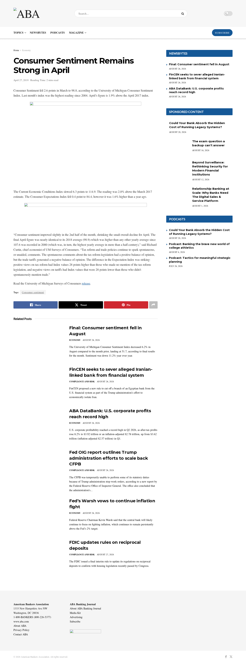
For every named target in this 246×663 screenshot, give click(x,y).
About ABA (19, 625)
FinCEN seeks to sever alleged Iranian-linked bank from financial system (197, 76)
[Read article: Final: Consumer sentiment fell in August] (38, 343)
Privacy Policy (21, 630)
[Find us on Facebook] (226, 657)
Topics (18, 33)
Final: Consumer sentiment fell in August (199, 64)
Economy (26, 50)
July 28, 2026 (176, 266)
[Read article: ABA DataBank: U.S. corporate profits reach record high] (38, 426)
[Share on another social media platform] (153, 305)
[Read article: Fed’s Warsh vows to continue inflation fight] (38, 516)
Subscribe (75, 621)
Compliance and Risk (82, 381)
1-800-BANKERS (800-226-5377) (32, 617)
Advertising (76, 617)
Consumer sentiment (33, 292)
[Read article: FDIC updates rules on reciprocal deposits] (38, 557)
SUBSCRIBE (222, 32)
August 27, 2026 (105, 554)
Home (16, 50)
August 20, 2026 (177, 132)
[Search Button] (183, 13)
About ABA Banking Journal (85, 608)
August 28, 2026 (91, 340)
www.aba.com (21, 621)
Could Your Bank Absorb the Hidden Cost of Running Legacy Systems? (199, 232)
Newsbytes (38, 33)
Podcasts (57, 33)
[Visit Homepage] (40, 13)
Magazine (76, 33)
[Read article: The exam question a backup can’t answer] (177, 147)
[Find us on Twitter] (231, 657)
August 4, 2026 (177, 252)
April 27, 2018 (21, 80)
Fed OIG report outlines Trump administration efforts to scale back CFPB (108, 458)
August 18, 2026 (200, 150)
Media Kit (75, 613)
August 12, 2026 (200, 179)
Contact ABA (20, 634)
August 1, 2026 (200, 205)
